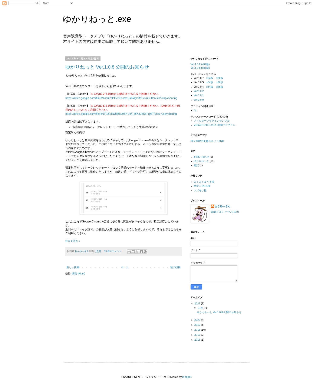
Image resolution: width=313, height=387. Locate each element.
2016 (197, 339)
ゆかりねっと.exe (97, 19)
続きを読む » (72, 240)
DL (195, 110)
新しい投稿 (72, 267)
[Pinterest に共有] (145, 251)
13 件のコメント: (113, 251)
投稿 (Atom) (78, 273)
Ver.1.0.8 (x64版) (200, 64)
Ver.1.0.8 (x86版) (200, 67)
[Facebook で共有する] (141, 251)
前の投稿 (175, 267)
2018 (197, 329)
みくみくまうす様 (204, 181)
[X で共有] (137, 251)
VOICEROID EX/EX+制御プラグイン (214, 124)
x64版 (209, 78)
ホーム (125, 267)
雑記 (196, 165)
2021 (197, 303)
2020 (197, 319)
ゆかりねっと (201, 161)
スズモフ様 (200, 190)
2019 (197, 324)
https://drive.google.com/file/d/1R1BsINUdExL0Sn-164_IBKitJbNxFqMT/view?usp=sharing (121, 113)
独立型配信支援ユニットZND (207, 140)
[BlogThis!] (133, 251)
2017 (197, 334)
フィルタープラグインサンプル (212, 120)
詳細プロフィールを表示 (225, 211)
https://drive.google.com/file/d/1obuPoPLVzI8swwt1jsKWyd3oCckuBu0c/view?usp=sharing (121, 98)
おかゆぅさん (222, 206)
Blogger (186, 377)
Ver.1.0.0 (199, 99)
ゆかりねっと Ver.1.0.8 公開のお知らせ (107, 67)
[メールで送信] (129, 251)
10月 (200, 308)
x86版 (219, 78)
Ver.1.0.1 (199, 95)
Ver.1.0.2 (199, 91)
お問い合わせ (201, 156)
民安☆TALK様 (202, 186)
